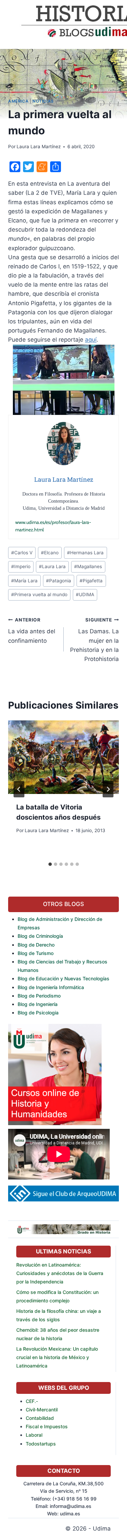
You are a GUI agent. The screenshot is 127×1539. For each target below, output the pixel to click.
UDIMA (85, 594)
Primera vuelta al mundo (39, 594)
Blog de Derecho (36, 945)
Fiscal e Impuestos (47, 1426)
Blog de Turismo (36, 953)
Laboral (34, 1435)
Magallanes (88, 566)
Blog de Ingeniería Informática (51, 987)
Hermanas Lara (85, 552)
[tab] (50, 864)
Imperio (20, 566)
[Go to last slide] (19, 789)
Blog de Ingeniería (38, 1004)
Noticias (43, 101)
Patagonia (58, 580)
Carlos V (22, 552)
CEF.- (32, 1401)
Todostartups (41, 1444)
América (18, 101)
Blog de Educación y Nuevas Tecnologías (63, 978)
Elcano (50, 552)
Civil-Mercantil (42, 1409)
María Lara (24, 580)
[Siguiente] (108, 789)
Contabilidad (40, 1418)
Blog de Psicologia (38, 1012)
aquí (91, 339)
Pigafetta (91, 580)
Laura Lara (52, 566)
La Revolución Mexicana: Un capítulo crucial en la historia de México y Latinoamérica (57, 1357)
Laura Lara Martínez (39, 146)
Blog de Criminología (40, 936)
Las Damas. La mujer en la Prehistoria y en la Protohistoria (94, 639)
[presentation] (63, 757)
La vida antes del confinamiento (31, 630)
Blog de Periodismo (39, 996)
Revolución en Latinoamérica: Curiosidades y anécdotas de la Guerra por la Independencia (59, 1273)
